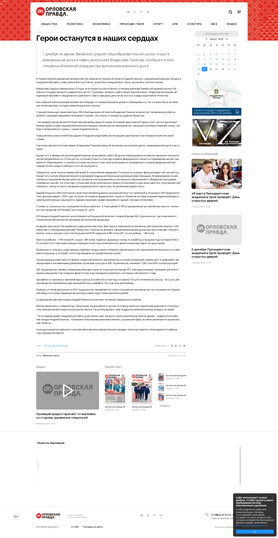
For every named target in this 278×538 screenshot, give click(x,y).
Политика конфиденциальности (228, 527)
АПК (175, 24)
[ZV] (216, 145)
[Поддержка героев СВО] (216, 114)
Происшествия (132, 24)
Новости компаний (205, 154)
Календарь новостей (216, 34)
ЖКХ (214, 24)
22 (229, 64)
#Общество (49, 345)
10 (198, 59)
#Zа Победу (62, 345)
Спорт (158, 24)
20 (217, 64)
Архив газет (113, 367)
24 (198, 69)
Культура (194, 24)
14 (223, 59)
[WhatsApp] (180, 345)
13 (217, 59)
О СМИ (75, 527)
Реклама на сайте (93, 527)
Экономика (101, 24)
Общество (49, 24)
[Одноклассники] (176, 345)
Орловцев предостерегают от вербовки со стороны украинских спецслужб (66, 415)
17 (198, 64)
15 (229, 59)
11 (205, 59)
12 (211, 59)
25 (205, 69)
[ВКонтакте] (172, 345)
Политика (75, 24)
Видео (232, 24)
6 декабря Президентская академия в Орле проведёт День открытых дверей (216, 253)
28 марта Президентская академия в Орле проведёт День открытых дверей (216, 197)
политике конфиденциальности (251, 525)
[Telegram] (184, 345)
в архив (163, 405)
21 (223, 64)
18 (205, 64)
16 (235, 59)
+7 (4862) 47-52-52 (221, 514)
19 (211, 64)
